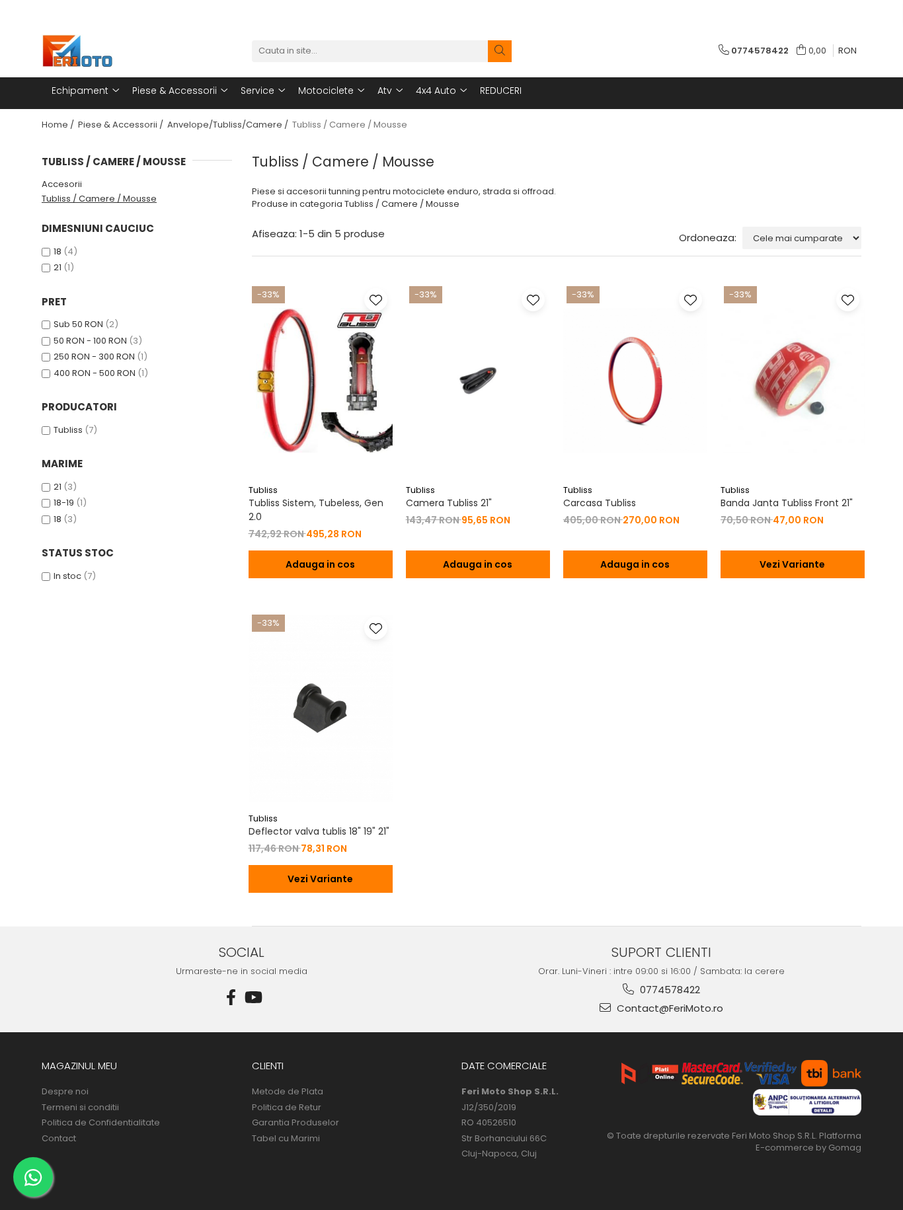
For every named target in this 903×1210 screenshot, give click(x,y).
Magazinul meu (79, 1066)
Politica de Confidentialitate (101, 1123)
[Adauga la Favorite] (375, 299)
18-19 (64, 502)
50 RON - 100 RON (90, 340)
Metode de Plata (287, 1092)
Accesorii (62, 184)
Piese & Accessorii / (121, 124)
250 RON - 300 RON (94, 356)
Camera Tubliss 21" (449, 503)
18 (57, 251)
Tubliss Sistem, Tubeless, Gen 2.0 (316, 509)
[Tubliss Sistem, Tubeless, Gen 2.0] (321, 380)
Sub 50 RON (78, 324)
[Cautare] (500, 51)
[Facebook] (231, 997)
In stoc (67, 576)
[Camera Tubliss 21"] (478, 380)
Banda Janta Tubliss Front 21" (787, 503)
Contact (59, 1139)
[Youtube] (252, 997)
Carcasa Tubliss (599, 503)
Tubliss (68, 430)
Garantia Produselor (295, 1123)
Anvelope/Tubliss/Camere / (228, 124)
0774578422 (668, 990)
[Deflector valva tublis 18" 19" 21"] (321, 708)
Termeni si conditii (80, 1108)
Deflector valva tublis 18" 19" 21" (319, 831)
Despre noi (65, 1092)
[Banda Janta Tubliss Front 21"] (793, 380)
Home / (59, 124)
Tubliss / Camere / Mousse (99, 198)
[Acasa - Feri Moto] (108, 50)
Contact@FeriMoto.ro (668, 1008)
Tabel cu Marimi (286, 1139)
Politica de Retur (286, 1108)
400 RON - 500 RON (95, 373)
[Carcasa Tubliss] (635, 380)
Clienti (268, 1066)
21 (57, 267)
